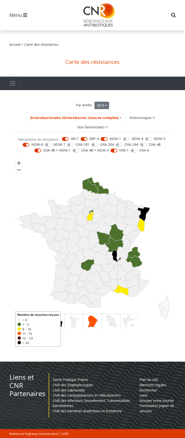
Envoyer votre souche (156, 400)
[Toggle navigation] (12, 83)
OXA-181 (82, 144)
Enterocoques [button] (141, 117)
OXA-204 (107, 144)
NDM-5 (159, 138)
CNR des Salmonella (69, 390)
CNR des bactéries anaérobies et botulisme (87, 411)
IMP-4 (94, 138)
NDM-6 (37, 144)
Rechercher (148, 390)
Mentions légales (152, 385)
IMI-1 (75, 138)
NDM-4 (137, 138)
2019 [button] (100, 105)
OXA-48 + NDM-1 (57, 150)
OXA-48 (154, 144)
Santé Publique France (70, 379)
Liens (143, 395)
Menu (16, 15)
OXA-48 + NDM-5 (95, 150)
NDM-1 (115, 138)
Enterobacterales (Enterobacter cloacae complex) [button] (74, 117)
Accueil (14, 44)
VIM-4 (144, 150)
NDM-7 (59, 144)
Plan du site (148, 379)
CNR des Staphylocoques (73, 385)
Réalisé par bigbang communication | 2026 (38, 434)
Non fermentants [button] (91, 127)
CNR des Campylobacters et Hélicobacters (87, 395)
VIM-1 (124, 150)
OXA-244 (131, 144)
